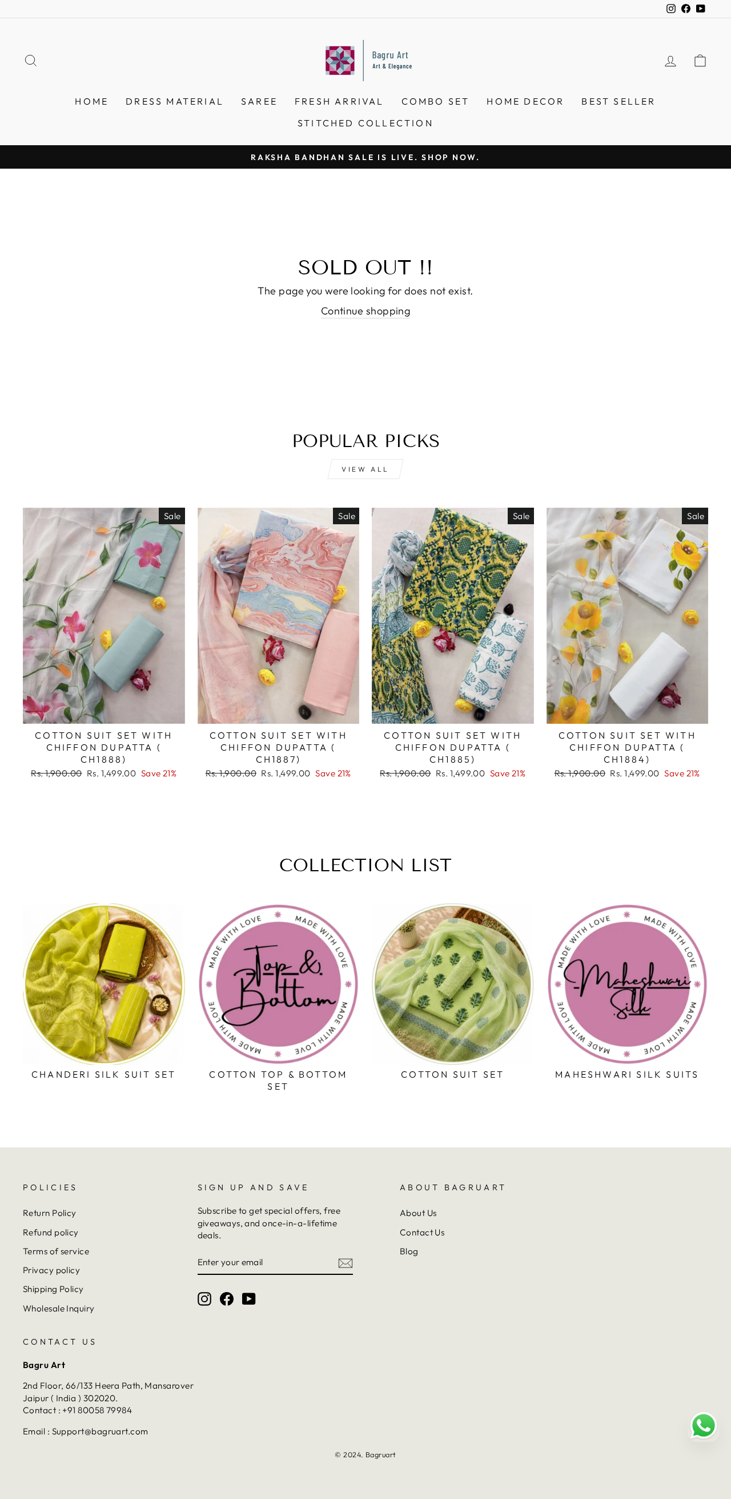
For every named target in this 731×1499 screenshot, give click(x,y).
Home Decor (525, 101)
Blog (409, 1251)
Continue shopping (366, 310)
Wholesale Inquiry (59, 1308)
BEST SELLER (618, 101)
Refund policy (51, 1232)
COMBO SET (435, 101)
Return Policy (50, 1212)
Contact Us (422, 1232)
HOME (92, 101)
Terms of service (56, 1251)
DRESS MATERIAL (175, 101)
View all (365, 469)
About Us (418, 1212)
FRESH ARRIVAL (339, 101)
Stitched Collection (365, 123)
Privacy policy (51, 1270)
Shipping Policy (53, 1288)
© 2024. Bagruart (365, 1454)
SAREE (259, 101)
